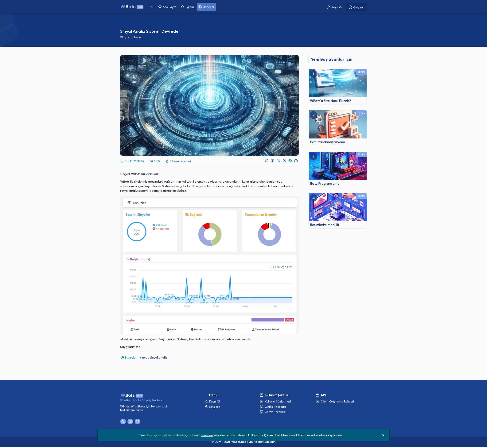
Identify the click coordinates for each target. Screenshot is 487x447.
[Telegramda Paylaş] (284, 161)
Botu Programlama (325, 183)
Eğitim (189, 7)
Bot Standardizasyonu (327, 142)
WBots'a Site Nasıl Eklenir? (330, 101)
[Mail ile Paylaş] (296, 161)
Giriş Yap (358, 7)
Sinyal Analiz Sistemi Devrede (149, 31)
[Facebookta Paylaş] (272, 161)
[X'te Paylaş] (279, 161)
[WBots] (127, 395)
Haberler (208, 7)
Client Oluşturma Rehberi (337, 401)
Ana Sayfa (169, 7)
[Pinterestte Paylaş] (290, 161)
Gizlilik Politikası (275, 407)
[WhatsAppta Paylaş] (266, 161)
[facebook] (130, 421)
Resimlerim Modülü (324, 225)
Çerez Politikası (275, 412)
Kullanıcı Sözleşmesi (277, 401)
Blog (123, 37)
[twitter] (123, 421)
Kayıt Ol (336, 7)
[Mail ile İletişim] (137, 421)
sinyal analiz (158, 357)
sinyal (144, 357)
